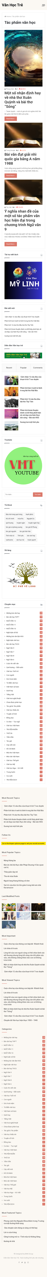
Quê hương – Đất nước (14, 667)
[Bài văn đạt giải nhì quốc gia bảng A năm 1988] (23, 135)
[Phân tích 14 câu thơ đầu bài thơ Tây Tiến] (11, 402)
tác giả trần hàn (25, 531)
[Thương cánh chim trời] (9, 925)
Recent (9, 368)
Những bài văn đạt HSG (14, 636)
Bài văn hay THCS (12, 644)
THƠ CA (9, 733)
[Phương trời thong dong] (38, 907)
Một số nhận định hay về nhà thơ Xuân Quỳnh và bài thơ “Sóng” (23, 100)
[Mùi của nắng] (23, 916)
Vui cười (9, 776)
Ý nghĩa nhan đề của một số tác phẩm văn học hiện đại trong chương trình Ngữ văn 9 (23, 220)
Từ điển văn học (12, 683)
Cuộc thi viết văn (12, 663)
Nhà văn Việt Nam (12, 756)
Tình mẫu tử (10, 536)
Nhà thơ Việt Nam (12, 753)
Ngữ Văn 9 (10, 648)
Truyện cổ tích (11, 714)
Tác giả (9, 741)
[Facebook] (19, 1262)
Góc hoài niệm (11, 679)
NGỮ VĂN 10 (11, 629)
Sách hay (9, 691)
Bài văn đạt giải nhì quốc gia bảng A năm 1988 (22, 159)
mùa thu (20, 519)
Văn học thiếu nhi (12, 710)
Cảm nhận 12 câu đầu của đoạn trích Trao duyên (22, 317)
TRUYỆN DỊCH (11, 780)
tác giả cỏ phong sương (14, 527)
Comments (37, 368)
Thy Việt (9, 207)
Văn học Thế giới (12, 760)
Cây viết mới (10, 745)
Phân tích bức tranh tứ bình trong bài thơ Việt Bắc (22, 321)
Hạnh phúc (29, 514)
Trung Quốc (10, 772)
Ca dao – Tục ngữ (13, 722)
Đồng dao (10, 718)
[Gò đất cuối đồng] (38, 916)
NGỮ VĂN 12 (11, 621)
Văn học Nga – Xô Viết (14, 768)
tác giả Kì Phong (31, 527)
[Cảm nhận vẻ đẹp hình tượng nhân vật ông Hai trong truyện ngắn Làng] (9, 907)
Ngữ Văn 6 (10, 660)
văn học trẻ (20, 540)
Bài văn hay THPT (12, 617)
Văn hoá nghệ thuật (13, 698)
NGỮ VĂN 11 (11, 625)
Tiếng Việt (10, 694)
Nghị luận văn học (12, 640)
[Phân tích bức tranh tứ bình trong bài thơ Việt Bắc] (11, 391)
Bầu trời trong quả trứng (14, 514)
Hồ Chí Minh (10, 749)
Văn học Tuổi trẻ (12, 671)
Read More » (10, 119)
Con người (10, 675)
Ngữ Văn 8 (10, 656)
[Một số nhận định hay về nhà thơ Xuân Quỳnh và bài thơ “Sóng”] (23, 58)
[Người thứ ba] (23, 907)
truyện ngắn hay (33, 523)
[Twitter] (22, 1262)
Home (8, 16)
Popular (23, 368)
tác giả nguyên (11, 531)
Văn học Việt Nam (13, 725)
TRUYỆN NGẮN (12, 729)
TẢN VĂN (9, 737)
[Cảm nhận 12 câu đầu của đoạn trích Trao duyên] (11, 380)
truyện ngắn (21, 523)
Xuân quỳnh (32, 540)
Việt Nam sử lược (12, 687)
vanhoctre (9, 540)
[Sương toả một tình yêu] (11, 425)
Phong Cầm (10, 89)
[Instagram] (28, 1262)
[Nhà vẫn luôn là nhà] (9, 916)
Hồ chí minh (10, 519)
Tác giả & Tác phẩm (13, 706)
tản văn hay (31, 536)
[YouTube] (25, 1262)
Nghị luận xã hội (12, 632)
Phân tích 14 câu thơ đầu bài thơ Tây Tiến (19, 325)
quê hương (9, 523)
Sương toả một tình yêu (13, 336)
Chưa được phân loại (14, 702)
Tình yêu (21, 536)
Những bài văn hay (13, 613)
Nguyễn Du (30, 519)
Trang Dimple (10, 150)
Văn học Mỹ (10, 764)
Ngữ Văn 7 (10, 652)
